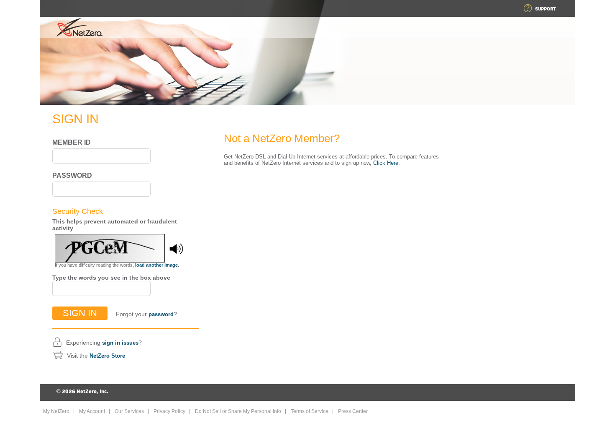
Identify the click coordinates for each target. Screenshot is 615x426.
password (161, 314)
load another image (156, 265)
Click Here (385, 163)
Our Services (129, 411)
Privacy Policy (169, 411)
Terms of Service (309, 411)
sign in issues (120, 343)
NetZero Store (107, 356)
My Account (92, 411)
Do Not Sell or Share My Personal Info (238, 411)
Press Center (353, 411)
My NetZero (56, 411)
